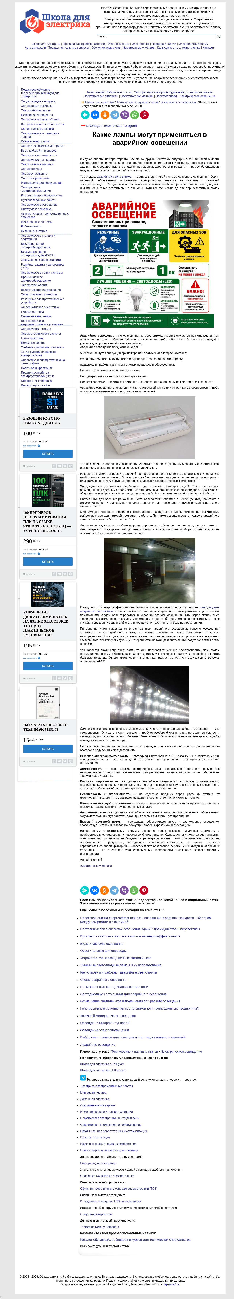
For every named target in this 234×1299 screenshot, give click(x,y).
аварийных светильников (114, 176)
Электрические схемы (194, 43)
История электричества (37, 114)
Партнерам (30, 441)
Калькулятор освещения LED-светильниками (110, 1201)
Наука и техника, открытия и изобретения (108, 1143)
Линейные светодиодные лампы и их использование (120, 965)
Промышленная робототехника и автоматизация (113, 1131)
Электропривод (166, 96)
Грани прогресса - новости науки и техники (109, 1150)
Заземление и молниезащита (41, 259)
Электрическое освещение (197, 96)
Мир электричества (93, 1092)
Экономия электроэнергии (39, 294)
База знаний (95, 92)
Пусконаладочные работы (39, 200)
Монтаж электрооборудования (41, 182)
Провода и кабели (164, 43)
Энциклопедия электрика (38, 101)
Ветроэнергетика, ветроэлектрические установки (42, 322)
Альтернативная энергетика (40, 307)
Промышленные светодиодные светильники (114, 987)
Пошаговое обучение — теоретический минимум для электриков (40, 93)
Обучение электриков (106, 47)
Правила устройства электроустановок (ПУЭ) (37, 374)
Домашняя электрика (94, 1099)
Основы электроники (35, 141)
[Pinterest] (144, 114)
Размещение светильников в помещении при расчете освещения (130, 1001)
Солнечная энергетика (36, 316)
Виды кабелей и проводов (38, 150)
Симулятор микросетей (96, 1214)
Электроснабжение (199, 92)
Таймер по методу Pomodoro (99, 1226)
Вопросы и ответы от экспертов (42, 124)
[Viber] (124, 114)
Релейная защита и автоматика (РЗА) (42, 266)
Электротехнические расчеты (41, 333)
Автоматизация (35, 47)
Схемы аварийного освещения (103, 980)
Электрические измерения (39, 155)
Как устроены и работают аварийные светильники (118, 972)
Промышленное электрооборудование (36, 279)
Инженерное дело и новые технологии (106, 1111)
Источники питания (34, 231)
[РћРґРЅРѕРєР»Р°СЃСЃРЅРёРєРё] (105, 114)
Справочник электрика (36, 380)
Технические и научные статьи (137, 102)
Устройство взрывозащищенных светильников (115, 958)
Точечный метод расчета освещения (108, 1016)
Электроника (140, 43)
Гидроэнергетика (32, 311)
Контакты (209, 47)
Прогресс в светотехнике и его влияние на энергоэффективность (130, 936)
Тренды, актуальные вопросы (68, 47)
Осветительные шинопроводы (103, 951)
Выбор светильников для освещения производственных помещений (132, 1037)
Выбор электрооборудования (41, 289)
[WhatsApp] (134, 114)
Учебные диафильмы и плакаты (43, 347)
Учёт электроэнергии (35, 178)
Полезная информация (37, 368)
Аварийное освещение (97, 1044)
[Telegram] (114, 114)
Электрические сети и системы (42, 272)
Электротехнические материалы (43, 145)
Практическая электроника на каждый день (109, 1118)
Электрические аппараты (101, 96)
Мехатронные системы (36, 221)
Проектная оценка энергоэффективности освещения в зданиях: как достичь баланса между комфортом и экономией (145, 920)
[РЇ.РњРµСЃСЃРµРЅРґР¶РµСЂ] (85, 114)
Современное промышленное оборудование (110, 1124)
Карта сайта (171, 1284)
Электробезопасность (36, 110)
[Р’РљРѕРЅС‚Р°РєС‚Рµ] (95, 114)
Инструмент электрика (36, 209)
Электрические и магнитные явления (40, 135)
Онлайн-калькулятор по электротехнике (107, 1175)
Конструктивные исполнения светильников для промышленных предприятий (139, 1008)
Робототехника (31, 226)
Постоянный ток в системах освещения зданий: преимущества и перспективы (140, 929)
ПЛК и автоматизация (95, 1137)
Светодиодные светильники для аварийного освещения (123, 994)
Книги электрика (32, 338)
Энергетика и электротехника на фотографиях (43, 361)
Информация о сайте (35, 385)
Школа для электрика (45, 43)
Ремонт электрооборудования (41, 195)
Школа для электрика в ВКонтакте (103, 1070)
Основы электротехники (37, 128)
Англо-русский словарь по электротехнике (38, 353)
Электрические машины (137, 96)
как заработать (30, 445)
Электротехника (118, 43)
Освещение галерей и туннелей (104, 1023)
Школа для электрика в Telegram (111, 126)
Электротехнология (34, 285)
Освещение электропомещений (104, 1030)
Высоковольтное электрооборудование (36, 245)
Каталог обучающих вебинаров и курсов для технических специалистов (135, 1239)
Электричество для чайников (40, 119)
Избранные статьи (118, 92)
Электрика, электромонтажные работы (106, 1086)
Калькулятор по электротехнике (178, 47)
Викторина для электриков (98, 1163)
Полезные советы (33, 342)
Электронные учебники (139, 47)
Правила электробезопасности (84, 43)
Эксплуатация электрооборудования (159, 92)
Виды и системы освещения (101, 943)
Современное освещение (97, 1105)
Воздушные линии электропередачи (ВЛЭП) (38, 253)
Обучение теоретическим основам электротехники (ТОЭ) (118, 1188)
